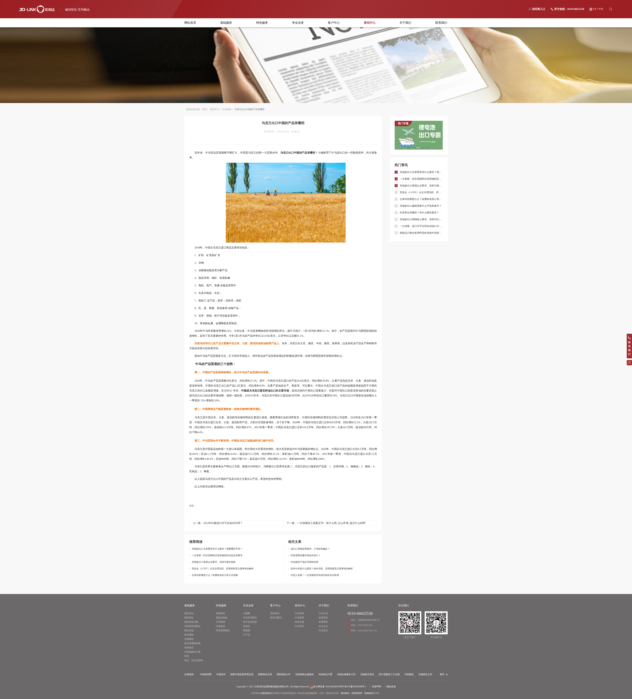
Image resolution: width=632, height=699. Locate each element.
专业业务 (298, 22)
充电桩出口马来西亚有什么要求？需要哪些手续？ (217, 549)
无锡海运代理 (325, 674)
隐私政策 (391, 686)
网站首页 (190, 22)
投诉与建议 (276, 617)
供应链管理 (356, 693)
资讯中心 (370, 22)
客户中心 (334, 22)
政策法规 (299, 622)
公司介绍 (323, 613)
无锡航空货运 (367, 674)
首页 (204, 109)
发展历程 (323, 617)
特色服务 (262, 22)
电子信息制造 (250, 622)
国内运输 (189, 630)
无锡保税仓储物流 (304, 674)
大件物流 (220, 622)
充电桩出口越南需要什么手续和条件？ (421, 206)
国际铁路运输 (191, 622)
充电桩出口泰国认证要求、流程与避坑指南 (214, 562)
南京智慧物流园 (192, 643)
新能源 (246, 630)
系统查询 (274, 613)
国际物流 (266, 693)
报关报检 (189, 635)
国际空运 (189, 613)
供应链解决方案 (192, 652)
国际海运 (189, 617)
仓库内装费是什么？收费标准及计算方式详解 (215, 575)
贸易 (186, 656)
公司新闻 (299, 613)
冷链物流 (220, 626)
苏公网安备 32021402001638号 (328, 686)
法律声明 (376, 686)
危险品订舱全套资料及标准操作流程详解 (421, 233)
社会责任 (323, 630)
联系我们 (441, 22)
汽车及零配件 (250, 617)
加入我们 (214, 31)
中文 (601, 9)
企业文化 (323, 626)
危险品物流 (221, 617)
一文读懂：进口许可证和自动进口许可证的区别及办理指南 (421, 226)
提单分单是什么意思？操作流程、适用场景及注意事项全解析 (322, 568)
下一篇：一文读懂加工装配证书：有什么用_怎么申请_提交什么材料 (326, 523)
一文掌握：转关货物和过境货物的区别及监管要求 (217, 555)
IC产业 (246, 635)
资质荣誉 (323, 622)
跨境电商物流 (223, 630)
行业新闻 (299, 617)
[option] (419, 135)
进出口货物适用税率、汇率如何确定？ (310, 549)
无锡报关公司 (425, 674)
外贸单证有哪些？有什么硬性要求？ (419, 212)
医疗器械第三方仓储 (389, 674)
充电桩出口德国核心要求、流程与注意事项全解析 (421, 219)
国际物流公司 (283, 674)
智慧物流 (220, 613)
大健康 (246, 613)
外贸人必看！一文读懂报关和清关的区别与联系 (315, 575)
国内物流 (345, 693)
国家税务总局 (265, 674)
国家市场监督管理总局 (241, 674)
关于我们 (405, 22)
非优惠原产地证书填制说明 (304, 562)
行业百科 (226, 109)
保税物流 (189, 647)
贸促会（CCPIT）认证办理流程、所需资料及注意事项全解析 (223, 568)
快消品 (246, 626)
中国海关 (220, 674)
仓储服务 (189, 639)
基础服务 (226, 22)
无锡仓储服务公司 (346, 674)
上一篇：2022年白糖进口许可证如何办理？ (218, 523)
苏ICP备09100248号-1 (355, 686)
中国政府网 (205, 674)
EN (594, 9)
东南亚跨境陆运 (192, 626)
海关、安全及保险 (193, 660)
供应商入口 (538, 9)
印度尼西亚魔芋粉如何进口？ (306, 555)
